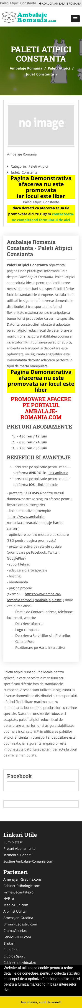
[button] (75, 18)
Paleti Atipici (59, 68)
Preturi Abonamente (19, 848)
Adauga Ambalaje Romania (61, 3)
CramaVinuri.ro (15, 930)
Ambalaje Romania (26, 68)
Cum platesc (13, 842)
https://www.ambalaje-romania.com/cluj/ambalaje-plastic (34, 597)
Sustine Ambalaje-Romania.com (28, 861)
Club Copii (11, 950)
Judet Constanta (40, 74)
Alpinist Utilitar (15, 911)
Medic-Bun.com (15, 905)
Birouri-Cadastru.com (20, 924)
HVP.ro (8, 898)
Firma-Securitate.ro (18, 892)
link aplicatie (58, 472)
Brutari (8, 943)
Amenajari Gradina (18, 918)
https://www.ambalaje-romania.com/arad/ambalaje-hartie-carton (35, 522)
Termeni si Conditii (17, 855)
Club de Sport (14, 956)
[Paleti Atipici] (41, 125)
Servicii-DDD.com (17, 937)
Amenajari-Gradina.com (22, 879)
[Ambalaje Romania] (30, 16)
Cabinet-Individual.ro (19, 962)
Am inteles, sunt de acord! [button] (41, 1002)
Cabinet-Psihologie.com (21, 886)
